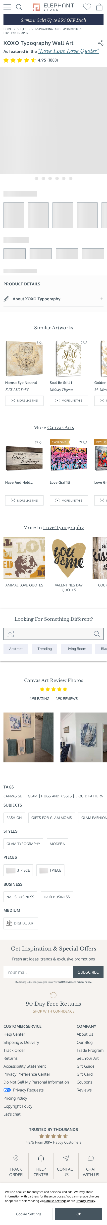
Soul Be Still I (61, 382)
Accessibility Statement (24, 1066)
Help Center (14, 1034)
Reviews (84, 1090)
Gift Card (85, 1074)
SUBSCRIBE (88, 972)
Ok (78, 1214)
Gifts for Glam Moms (51, 818)
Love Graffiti (60, 482)
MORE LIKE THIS (27, 400)
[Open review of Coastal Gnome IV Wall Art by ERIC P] (28, 737)
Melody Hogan (61, 390)
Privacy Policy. (84, 982)
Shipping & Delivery (21, 1042)
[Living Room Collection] (76, 649)
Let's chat (12, 1114)
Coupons (84, 1082)
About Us (85, 1034)
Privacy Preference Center (26, 1074)
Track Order (14, 1050)
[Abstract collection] (15, 649)
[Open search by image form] (10, 633)
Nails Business (20, 897)
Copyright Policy (17, 1106)
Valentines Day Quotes (69, 587)
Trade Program (90, 1050)
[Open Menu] (7, 7)
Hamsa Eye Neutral (21, 382)
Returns (10, 1058)
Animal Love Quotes (24, 585)
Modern (57, 844)
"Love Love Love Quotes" (68, 51)
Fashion (14, 818)
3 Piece (23, 870)
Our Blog (85, 1042)
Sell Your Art (88, 1058)
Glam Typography (23, 844)
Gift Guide (86, 1066)
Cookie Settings (55, 1201)
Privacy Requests (28, 1090)
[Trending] (44, 649)
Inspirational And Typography (56, 29)
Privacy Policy (85, 1201)
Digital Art (24, 923)
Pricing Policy (15, 1098)
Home (7, 29)
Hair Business (57, 897)
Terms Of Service (63, 982)
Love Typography (15, 33)
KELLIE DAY (17, 390)
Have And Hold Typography (17, 482)
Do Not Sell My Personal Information (36, 1082)
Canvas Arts (60, 427)
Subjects (23, 29)
